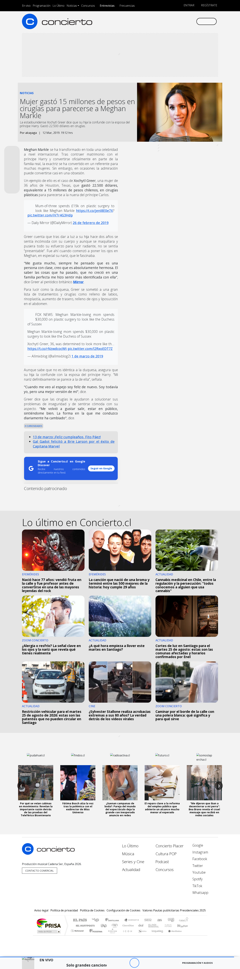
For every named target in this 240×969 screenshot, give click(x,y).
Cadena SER (148, 920)
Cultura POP (166, 853)
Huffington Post (84, 925)
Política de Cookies (92, 910)
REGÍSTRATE (208, 5)
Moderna (95, 935)
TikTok (197, 885)
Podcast (162, 861)
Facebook (199, 858)
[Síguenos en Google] (152, 21)
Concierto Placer (169, 846)
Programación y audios (197, 962)
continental (141, 925)
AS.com (159, 920)
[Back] (115, 963)
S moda (141, 935)
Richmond (78, 935)
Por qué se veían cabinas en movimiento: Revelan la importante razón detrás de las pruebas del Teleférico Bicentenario (36, 809)
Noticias (72, 6)
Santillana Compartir (132, 920)
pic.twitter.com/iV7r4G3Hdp (50, 215)
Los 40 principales (96, 920)
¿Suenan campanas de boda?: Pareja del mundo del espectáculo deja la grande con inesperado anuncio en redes (120, 809)
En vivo (26, 6)
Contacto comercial (39, 870)
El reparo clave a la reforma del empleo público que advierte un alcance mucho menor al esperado (162, 808)
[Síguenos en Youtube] (176, 21)
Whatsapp (200, 892)
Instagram (200, 852)
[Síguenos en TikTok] (187, 21)
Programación (41, 6)
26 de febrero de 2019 (91, 222)
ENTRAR (188, 5)
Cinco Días (127, 925)
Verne (160, 925)
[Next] (153, 963)
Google (197, 845)
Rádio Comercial (188, 935)
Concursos (88, 6)
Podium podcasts (78, 930)
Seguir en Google (101, 468)
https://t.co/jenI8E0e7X (94, 210)
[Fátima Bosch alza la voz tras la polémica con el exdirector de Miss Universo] (77, 782)
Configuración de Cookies (123, 910)
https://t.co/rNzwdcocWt (47, 348)
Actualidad (131, 869)
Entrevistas (107, 6)
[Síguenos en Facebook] (164, 21)
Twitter (197, 865)
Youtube (199, 872)
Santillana (113, 920)
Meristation (173, 935)
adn (170, 920)
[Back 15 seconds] (124, 963)
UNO (104, 925)
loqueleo (156, 935)
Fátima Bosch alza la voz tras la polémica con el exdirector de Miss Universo (77, 808)
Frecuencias (127, 6)
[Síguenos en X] (170, 21)
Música (128, 853)
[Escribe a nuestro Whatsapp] (193, 21)
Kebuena (184, 925)
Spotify (197, 879)
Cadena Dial (171, 925)
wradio (114, 925)
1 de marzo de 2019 (87, 356)
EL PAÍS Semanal (150, 925)
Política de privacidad (64, 910)
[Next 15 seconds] (144, 963)
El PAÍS (80, 920)
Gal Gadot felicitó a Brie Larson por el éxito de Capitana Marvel (74, 444)
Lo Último (58, 6)
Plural (111, 935)
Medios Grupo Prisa (48, 931)
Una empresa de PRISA (48, 923)
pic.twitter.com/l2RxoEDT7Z (90, 348)
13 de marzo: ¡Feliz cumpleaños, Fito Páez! (67, 437)
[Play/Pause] (134, 963)
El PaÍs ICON (127, 935)
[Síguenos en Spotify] (181, 21)
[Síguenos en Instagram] (158, 21)
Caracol (183, 920)
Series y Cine (133, 861)
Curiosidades (34, 426)
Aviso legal (41, 910)
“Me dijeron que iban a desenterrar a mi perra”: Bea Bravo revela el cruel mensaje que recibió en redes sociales (204, 809)
